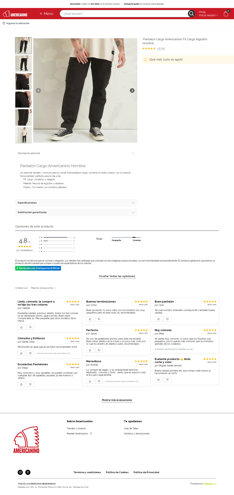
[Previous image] (38, 90)
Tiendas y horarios (76, 428)
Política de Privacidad (146, 472)
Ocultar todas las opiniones (117, 276)
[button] (127, 13)
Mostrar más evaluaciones (117, 400)
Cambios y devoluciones (137, 433)
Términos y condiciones (87, 472)
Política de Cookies (117, 472)
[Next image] (132, 90)
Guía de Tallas (131, 428)
